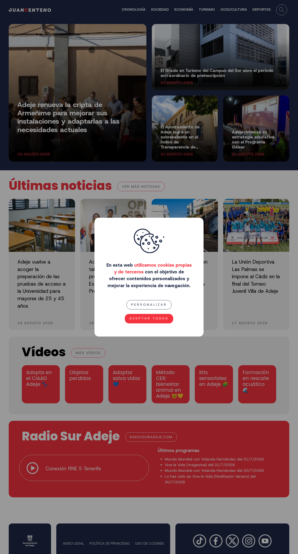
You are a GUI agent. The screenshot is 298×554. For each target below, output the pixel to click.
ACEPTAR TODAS (149, 318)
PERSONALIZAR (149, 304)
